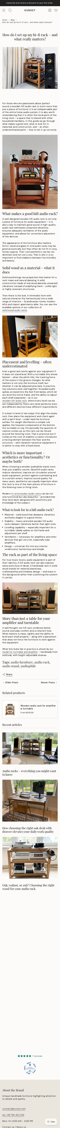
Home (4, 20)
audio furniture (22, 662)
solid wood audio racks (14, 310)
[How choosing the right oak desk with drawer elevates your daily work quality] (30, 801)
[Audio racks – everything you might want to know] (30, 748)
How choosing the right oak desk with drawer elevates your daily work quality (28, 829)
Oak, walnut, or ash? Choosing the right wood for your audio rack (28, 886)
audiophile (28, 666)
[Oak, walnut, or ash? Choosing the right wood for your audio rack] (30, 858)
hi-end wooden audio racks (26, 493)
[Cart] (56, 10)
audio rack (42, 662)
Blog (13, 20)
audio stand (10, 666)
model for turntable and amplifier (20, 651)
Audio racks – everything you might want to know (29, 772)
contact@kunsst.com (14, 1108)
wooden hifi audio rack (14, 400)
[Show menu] (4, 10)
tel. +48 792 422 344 (13, 1114)
